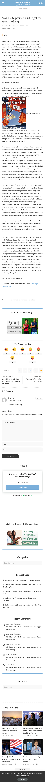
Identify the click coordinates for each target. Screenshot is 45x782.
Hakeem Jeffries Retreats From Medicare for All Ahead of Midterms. (11, 759)
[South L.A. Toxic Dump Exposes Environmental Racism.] (12, 718)
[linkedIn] (30, 370)
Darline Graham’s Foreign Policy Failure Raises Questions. (32, 759)
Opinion (9, 28)
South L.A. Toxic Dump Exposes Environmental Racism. (22, 580)
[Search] (42, 3)
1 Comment (24, 26)
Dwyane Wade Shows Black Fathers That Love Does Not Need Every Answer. (32, 730)
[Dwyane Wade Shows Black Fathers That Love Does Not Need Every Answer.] (33, 718)
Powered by (17, 495)
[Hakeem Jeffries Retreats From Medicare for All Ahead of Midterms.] (12, 747)
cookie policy (25, 776)
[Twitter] (25, 370)
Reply (40, 398)
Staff (6, 26)
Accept (22, 779)
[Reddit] (35, 370)
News (4, 28)
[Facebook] (20, 370)
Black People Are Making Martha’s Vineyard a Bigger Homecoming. (23, 628)
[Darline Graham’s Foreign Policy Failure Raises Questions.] (33, 747)
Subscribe (22, 487)
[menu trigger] (4, 3)
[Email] (41, 370)
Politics (15, 28)
